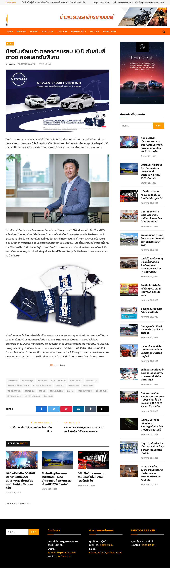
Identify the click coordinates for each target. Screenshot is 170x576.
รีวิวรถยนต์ (101, 390)
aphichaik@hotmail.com (61, 552)
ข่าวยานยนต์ (76, 380)
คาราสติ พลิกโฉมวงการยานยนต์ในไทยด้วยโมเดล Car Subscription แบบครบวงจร (152, 473)
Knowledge (109, 31)
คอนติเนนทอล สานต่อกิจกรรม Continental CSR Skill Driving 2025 (152, 240)
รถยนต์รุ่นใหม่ (56, 390)
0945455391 (148, 545)
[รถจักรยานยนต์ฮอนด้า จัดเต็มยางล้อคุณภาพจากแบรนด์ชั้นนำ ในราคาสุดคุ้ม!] (129, 374)
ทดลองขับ (88, 385)
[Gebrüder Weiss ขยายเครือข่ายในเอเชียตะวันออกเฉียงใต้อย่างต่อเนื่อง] (129, 216)
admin (12, 63)
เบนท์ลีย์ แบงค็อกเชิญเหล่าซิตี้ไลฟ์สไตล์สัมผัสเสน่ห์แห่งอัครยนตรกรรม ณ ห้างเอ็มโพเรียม (152, 265)
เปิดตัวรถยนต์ (14, 396)
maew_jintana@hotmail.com (105, 552)
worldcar (42, 380)
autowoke (12, 380)
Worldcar (47, 31)
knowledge (28, 380)
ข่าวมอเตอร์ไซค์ (58, 380)
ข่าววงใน (60, 385)
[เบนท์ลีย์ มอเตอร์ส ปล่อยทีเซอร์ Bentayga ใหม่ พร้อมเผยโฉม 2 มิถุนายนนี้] (129, 424)
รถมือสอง (30, 390)
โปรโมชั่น (48, 396)
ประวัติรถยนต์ (14, 390)
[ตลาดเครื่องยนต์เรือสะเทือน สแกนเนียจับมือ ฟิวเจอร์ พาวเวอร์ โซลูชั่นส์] (129, 350)
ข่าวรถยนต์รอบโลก (42, 385)
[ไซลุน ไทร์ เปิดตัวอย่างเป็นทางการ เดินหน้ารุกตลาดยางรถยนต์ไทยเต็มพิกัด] (129, 447)
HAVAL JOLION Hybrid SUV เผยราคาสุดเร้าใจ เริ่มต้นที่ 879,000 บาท (84, 429)
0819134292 (64, 556)
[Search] (163, 31)
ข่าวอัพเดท (73, 385)
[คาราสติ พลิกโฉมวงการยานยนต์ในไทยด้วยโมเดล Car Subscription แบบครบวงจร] (129, 471)
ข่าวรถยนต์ (91, 380)
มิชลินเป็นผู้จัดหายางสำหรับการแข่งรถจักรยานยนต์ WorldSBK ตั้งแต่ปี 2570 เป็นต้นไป (55, 2)
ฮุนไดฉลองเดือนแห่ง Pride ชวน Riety (151, 310)
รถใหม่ (70, 390)
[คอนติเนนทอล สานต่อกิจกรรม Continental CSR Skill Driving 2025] (129, 239)
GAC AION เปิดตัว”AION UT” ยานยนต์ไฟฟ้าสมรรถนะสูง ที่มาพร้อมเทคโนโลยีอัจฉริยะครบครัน (20, 481)
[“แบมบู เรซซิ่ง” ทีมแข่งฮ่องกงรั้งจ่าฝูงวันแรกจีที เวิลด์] (129, 330)
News (10, 31)
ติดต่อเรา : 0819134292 (122, 2)
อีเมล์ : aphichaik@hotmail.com (149, 2)
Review (34, 31)
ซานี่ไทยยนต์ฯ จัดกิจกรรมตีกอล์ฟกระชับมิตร (31, 429)
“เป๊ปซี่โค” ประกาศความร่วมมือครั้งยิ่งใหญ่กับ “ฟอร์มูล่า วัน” (91, 477)
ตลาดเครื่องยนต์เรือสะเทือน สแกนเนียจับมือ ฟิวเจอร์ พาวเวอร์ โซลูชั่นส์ (151, 351)
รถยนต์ (42, 390)
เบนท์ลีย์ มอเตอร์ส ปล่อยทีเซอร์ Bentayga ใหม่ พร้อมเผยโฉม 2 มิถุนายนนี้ (152, 425)
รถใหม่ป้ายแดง (85, 390)
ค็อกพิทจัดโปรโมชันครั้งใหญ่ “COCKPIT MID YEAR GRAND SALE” (151, 290)
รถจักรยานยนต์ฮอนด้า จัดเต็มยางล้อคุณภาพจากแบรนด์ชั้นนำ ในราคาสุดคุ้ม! (152, 374)
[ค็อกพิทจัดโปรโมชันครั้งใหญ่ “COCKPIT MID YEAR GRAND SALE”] (129, 290)
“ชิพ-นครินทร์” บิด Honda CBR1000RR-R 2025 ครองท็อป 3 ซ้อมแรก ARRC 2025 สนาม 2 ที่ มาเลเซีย (152, 400)
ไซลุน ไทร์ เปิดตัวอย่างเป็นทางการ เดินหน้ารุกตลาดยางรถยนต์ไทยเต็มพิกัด (152, 448)
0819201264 (106, 545)
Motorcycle (78, 31)
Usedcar (62, 31)
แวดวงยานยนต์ (32, 396)
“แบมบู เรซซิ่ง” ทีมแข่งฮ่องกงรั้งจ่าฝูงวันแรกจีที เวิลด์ (152, 330)
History (94, 31)
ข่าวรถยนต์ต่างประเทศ (18, 385)
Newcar (21, 31)
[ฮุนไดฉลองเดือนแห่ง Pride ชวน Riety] (129, 313)
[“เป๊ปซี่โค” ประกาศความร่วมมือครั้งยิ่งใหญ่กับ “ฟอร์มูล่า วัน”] (93, 460)
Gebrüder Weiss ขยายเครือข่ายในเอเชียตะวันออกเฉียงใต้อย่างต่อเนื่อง (151, 216)
